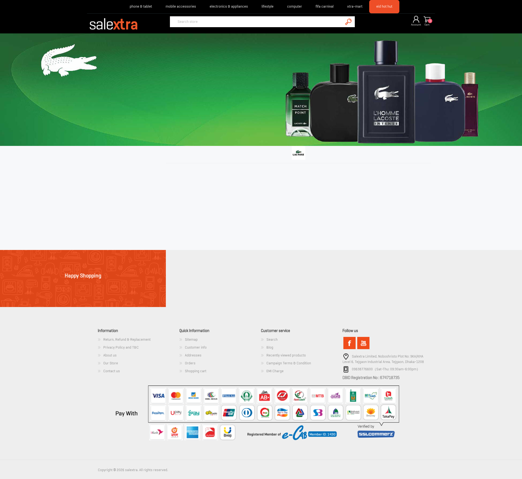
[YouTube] (363, 343)
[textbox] (256, 21)
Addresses (193, 355)
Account (416, 24)
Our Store (110, 363)
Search (272, 339)
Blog (269, 347)
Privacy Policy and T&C (121, 347)
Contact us (111, 371)
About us (110, 355)
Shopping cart (426, 19)
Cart (427, 24)
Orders (190, 363)
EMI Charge (275, 371)
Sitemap (191, 339)
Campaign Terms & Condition (288, 363)
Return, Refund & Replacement (127, 339)
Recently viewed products (286, 355)
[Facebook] (349, 343)
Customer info (196, 347)
